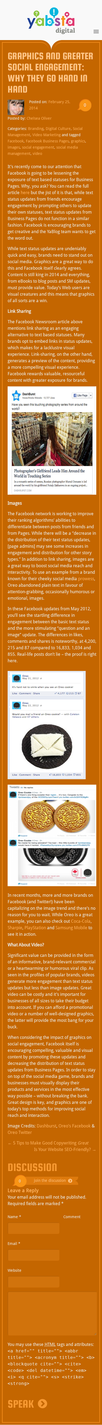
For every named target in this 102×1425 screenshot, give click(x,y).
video (37, 153)
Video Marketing (46, 135)
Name (14, 1217)
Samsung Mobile (71, 927)
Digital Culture (58, 128)
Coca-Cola (81, 921)
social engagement (38, 147)
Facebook (16, 141)
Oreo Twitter (20, 1132)
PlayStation (35, 927)
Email (14, 1243)
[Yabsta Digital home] (51, 21)
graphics (78, 141)
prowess (86, 578)
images (14, 147)
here (25, 192)
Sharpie (15, 927)
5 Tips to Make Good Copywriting (48, 1143)
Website (14, 1270)
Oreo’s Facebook (74, 1126)
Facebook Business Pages (47, 141)
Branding (36, 128)
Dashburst (46, 1126)
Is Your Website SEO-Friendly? (65, 1149)
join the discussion (50, 1180)
